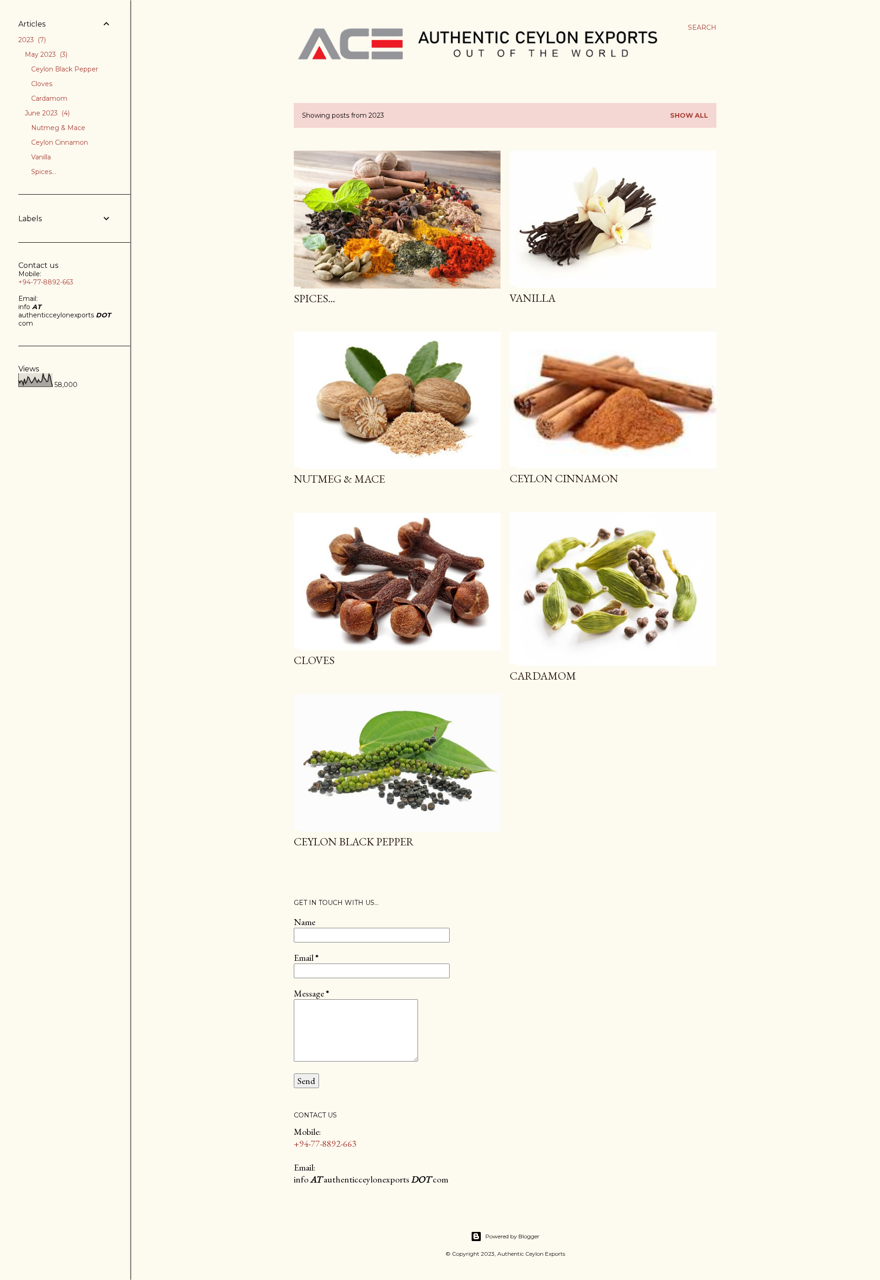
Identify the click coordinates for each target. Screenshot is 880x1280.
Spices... (314, 298)
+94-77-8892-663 (325, 1143)
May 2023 (45, 54)
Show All (689, 115)
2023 (31, 40)
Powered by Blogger (512, 1236)
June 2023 (46, 113)
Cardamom (543, 676)
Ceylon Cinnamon (564, 478)
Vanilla (533, 298)
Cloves (314, 660)
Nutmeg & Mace (339, 479)
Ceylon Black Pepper (354, 841)
